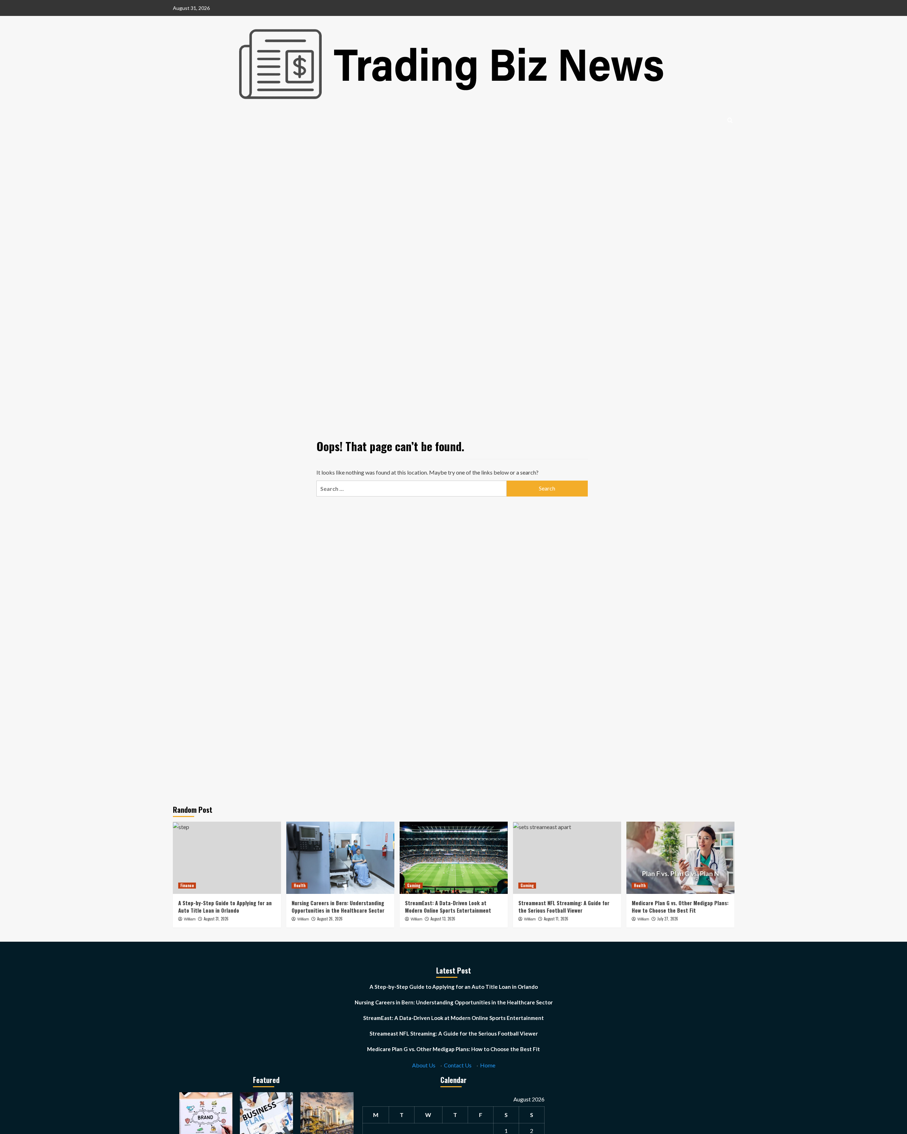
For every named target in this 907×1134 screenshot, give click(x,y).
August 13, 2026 (442, 919)
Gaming (414, 885)
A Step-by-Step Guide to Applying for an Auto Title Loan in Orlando (225, 906)
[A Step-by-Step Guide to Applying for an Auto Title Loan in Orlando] (227, 858)
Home (487, 1065)
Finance (187, 885)
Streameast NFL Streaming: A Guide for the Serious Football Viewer (563, 906)
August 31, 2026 (216, 919)
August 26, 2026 (330, 919)
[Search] (730, 120)
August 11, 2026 (556, 919)
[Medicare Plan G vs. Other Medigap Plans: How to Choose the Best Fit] (680, 858)
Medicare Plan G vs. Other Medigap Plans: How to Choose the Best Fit (680, 906)
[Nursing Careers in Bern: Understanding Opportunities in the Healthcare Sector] (340, 858)
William (190, 919)
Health (299, 885)
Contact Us (458, 1065)
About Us (423, 1065)
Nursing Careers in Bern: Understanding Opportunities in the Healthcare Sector (338, 906)
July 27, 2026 (667, 919)
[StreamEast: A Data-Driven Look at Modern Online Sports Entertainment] (454, 858)
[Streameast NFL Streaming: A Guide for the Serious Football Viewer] (567, 858)
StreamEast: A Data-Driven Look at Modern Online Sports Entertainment (448, 906)
